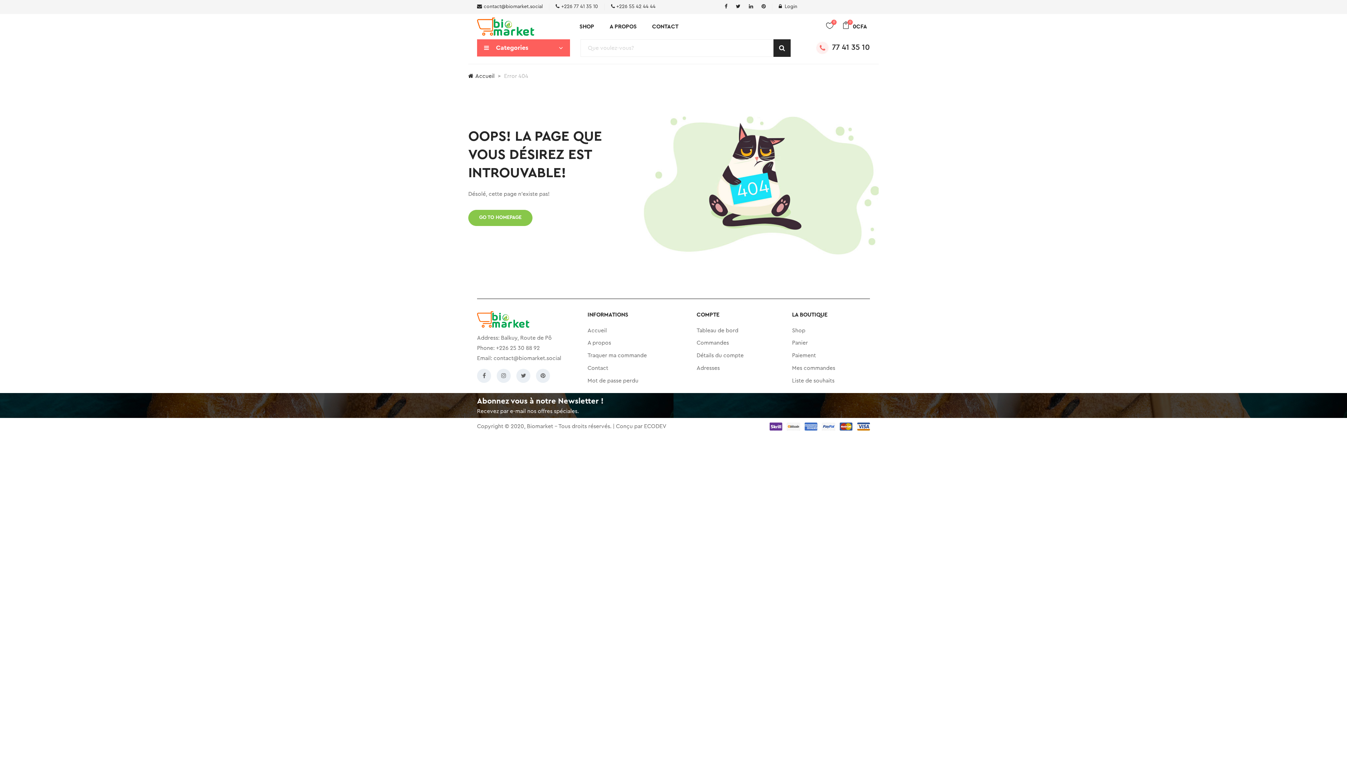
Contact (665, 26)
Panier (800, 343)
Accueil (485, 76)
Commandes (713, 343)
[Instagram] (504, 376)
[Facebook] (484, 376)
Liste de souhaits (813, 381)
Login (791, 6)
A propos (623, 26)
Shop (586, 26)
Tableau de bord (717, 330)
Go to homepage (500, 217)
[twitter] (738, 7)
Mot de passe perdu (613, 381)
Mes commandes (813, 368)
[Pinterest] (543, 376)
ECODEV (655, 426)
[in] (751, 7)
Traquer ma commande (617, 355)
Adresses (708, 368)
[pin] (764, 7)
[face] (726, 7)
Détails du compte (720, 355)
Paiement (804, 355)
